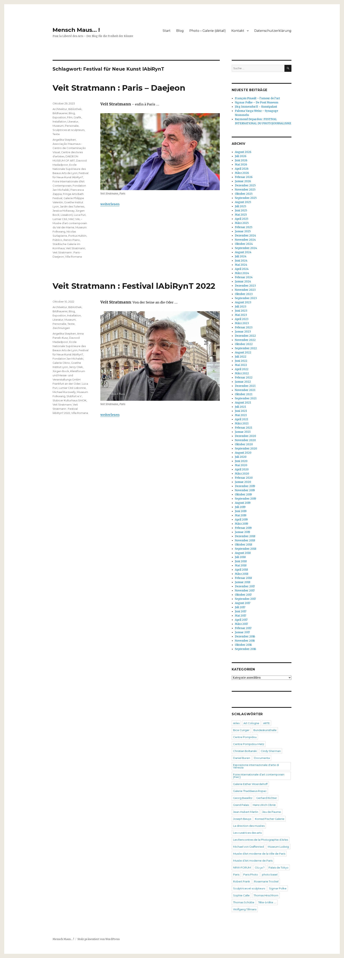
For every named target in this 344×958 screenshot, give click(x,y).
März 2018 (241, 574)
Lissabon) (67, 214)
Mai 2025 (241, 214)
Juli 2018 (240, 557)
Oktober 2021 (243, 394)
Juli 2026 (240, 156)
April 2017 (241, 619)
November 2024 (245, 239)
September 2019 (245, 498)
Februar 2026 (243, 177)
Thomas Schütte (243, 902)
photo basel (270, 874)
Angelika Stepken (64, 139)
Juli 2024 (240, 256)
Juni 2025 (241, 210)
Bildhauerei (60, 113)
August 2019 (242, 503)
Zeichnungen (61, 328)
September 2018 (245, 548)
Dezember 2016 (245, 636)
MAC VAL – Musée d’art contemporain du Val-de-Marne (70, 223)
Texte (56, 134)
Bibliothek (75, 109)
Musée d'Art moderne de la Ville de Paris (259, 853)
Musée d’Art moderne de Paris (253, 860)
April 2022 (241, 369)
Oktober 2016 (243, 645)
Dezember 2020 (245, 436)
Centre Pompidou (245, 737)
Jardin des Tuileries (72, 206)
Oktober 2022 (244, 344)
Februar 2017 (243, 628)
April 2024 (242, 269)
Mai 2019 (240, 515)
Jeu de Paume (271, 811)
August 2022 (243, 352)
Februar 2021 (243, 427)
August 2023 (243, 302)
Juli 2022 (240, 356)
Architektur (60, 109)
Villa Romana (73, 256)
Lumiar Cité (60, 219)
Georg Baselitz (242, 797)
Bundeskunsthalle (265, 730)
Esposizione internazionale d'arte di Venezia (256, 766)
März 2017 (241, 624)
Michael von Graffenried (248, 846)
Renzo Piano (72, 239)
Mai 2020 (241, 465)
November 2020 (245, 440)
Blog (180, 31)
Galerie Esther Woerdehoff (250, 784)
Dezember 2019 (245, 486)
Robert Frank (241, 881)
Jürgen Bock (61, 371)
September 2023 (246, 298)
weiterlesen (109, 204)
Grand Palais (241, 804)
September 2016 (245, 649)
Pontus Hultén (77, 235)
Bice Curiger (241, 730)
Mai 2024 (241, 264)
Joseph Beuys (242, 818)
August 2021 (243, 402)
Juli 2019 (240, 507)
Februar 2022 (243, 377)
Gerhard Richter (266, 797)
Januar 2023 (243, 331)
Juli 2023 (240, 306)
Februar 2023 (243, 327)
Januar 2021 (242, 432)
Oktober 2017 (243, 594)
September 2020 (246, 448)
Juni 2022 (241, 361)
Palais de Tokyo (278, 867)
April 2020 (242, 469)
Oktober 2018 (243, 544)
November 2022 (245, 340)
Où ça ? (260, 867)
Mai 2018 (240, 565)
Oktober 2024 (244, 244)
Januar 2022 (243, 381)
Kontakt (237, 31)
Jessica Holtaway (63, 210)
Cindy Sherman (271, 751)
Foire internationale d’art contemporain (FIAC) (258, 776)
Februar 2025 (243, 227)
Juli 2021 (240, 406)
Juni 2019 (240, 511)
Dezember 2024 (245, 235)
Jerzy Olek (76, 367)
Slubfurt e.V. (74, 396)
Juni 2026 (241, 160)
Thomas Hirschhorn (266, 895)
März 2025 (242, 223)
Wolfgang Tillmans (244, 909)
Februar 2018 (243, 578)
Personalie (72, 125)
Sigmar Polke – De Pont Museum (256, 102)
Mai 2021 (241, 415)
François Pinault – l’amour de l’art (257, 98)
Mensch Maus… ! (76, 29)
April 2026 (241, 168)
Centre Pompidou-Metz (248, 744)
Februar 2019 (243, 528)
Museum (58, 125)
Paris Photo (250, 874)
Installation (59, 121)
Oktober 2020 (244, 444)
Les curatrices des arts (247, 832)
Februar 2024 (244, 277)
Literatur (72, 121)
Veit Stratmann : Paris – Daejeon (119, 88)
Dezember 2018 (245, 536)
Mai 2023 (241, 315)
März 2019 (241, 523)
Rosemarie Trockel (266, 881)
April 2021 (241, 419)
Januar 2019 (242, 532)
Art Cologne (251, 723)
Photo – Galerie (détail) (207, 31)
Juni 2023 (241, 310)
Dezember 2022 (245, 335)
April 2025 (241, 219)
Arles (236, 723)
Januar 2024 (243, 281)
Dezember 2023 (245, 285)
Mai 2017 (240, 615)
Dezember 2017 (245, 586)
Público (57, 239)
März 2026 (242, 173)
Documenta (262, 758)
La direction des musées (249, 825)
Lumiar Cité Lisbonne (72, 387)
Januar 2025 (243, 231)
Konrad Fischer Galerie (269, 818)
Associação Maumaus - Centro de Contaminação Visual (69, 148)
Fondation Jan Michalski (68, 358)
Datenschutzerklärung (272, 31)
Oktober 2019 (243, 494)
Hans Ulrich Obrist (264, 804)
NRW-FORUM (242, 867)
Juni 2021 (241, 411)
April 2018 (241, 569)
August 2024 (243, 252)
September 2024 (246, 248)
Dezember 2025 (245, 185)
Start (167, 31)
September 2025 (246, 198)
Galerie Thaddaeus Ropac (250, 791)
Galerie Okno (61, 362)
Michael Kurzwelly (64, 392)
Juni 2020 (241, 461)
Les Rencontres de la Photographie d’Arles (260, 839)
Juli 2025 (240, 206)
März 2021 (241, 423)
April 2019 (241, 519)
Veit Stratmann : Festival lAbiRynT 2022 (134, 286)
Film (69, 117)
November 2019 (245, 490)
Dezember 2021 (245, 386)
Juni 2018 (241, 561)
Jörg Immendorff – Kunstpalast (256, 106)
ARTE (266, 723)
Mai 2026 (241, 164)
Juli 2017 (240, 607)
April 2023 (241, 319)
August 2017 (242, 603)
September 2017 (245, 599)
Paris (236, 874)
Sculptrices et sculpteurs (68, 129)
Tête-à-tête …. (267, 902)
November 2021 (245, 390)
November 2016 (245, 640)
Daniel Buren (241, 758)
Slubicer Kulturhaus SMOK (69, 400)
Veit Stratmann (75, 248)
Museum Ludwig (278, 846)
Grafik (77, 117)
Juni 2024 (241, 260)
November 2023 (245, 290)
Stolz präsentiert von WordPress (98, 939)
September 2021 (245, 398)
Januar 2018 (242, 582)
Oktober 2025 (243, 193)
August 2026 (243, 152)
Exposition (59, 117)
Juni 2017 (240, 611)
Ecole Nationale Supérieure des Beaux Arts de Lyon (69, 169)
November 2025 (245, 189)
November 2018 (245, 540)
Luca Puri (80, 214)
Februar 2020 (244, 477)
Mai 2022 (241, 365)
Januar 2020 (243, 482)
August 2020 (243, 452)
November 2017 (245, 590)
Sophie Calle (241, 895)
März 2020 (242, 473)
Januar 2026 (243, 181)
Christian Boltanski (245, 751)
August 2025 (243, 202)
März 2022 (242, 373)
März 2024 (242, 273)
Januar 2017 (242, 632)
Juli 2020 (240, 457)
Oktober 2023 (244, 294)
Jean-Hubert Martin (245, 811)
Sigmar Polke (277, 888)
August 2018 (243, 553)
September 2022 (246, 348)
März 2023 (242, 323)
